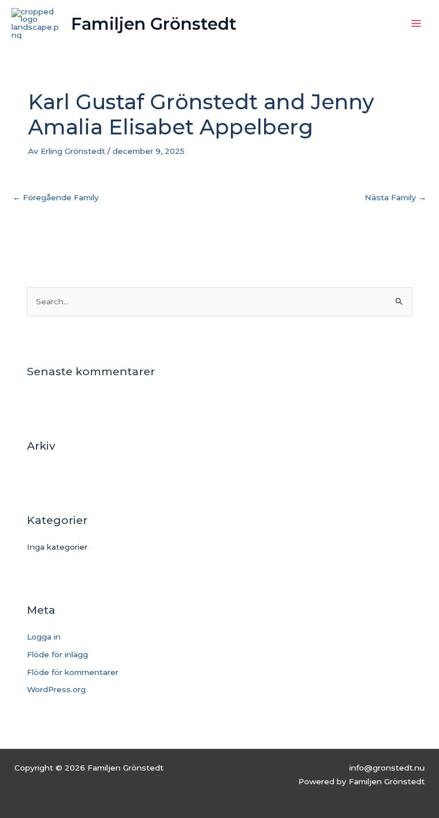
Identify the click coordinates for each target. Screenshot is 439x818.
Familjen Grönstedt (154, 24)
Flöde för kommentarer (72, 672)
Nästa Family (395, 197)
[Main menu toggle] (416, 23)
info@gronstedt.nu (387, 767)
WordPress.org (56, 689)
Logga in (44, 636)
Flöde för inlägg (57, 654)
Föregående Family (56, 197)
